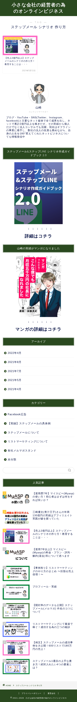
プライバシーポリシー (31, 693)
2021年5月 (14, 380)
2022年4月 (14, 352)
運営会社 (52, 693)
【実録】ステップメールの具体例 (29, 423)
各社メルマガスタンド (22, 450)
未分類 (12, 459)
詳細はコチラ (38, 236)
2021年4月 (14, 389)
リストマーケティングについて (28, 441)
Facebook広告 (17, 414)
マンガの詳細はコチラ (38, 329)
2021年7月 (14, 371)
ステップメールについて (23, 432)
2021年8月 (14, 361)
